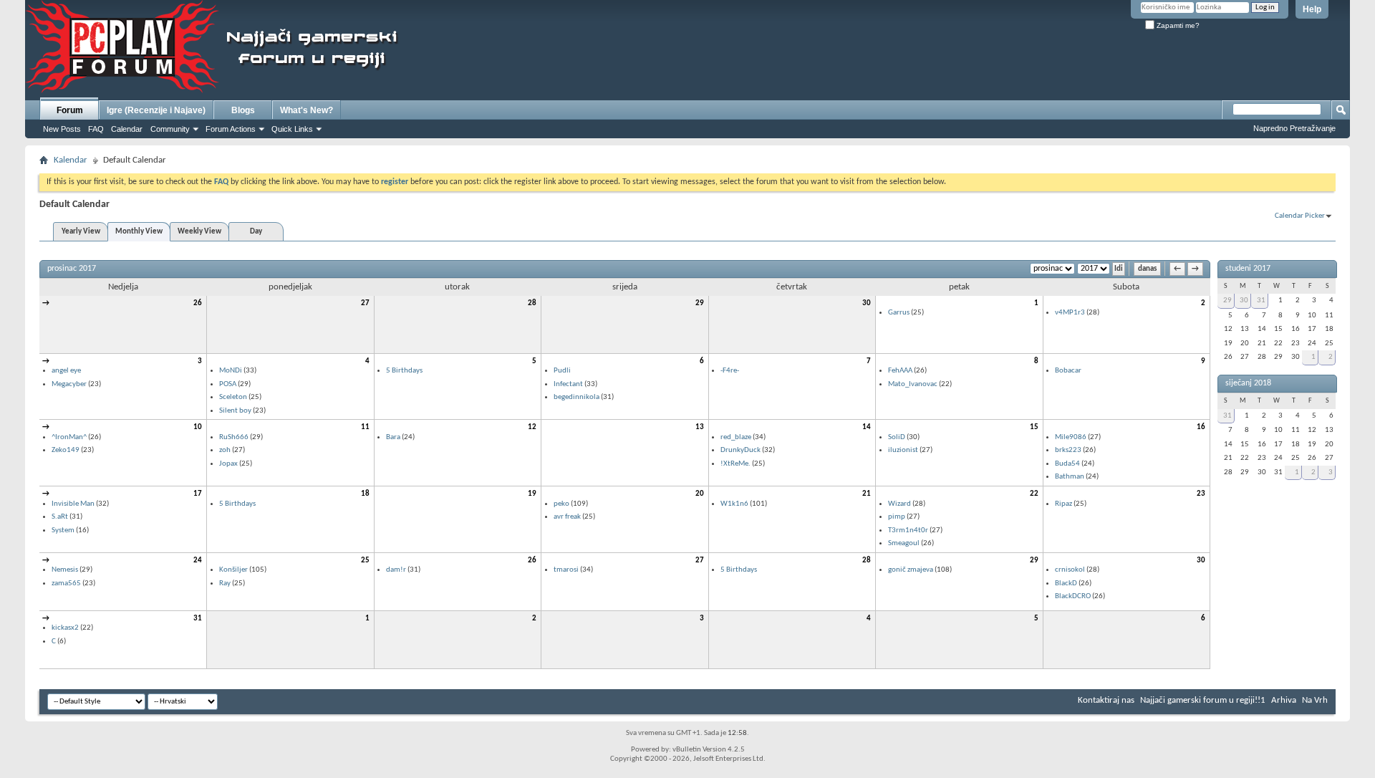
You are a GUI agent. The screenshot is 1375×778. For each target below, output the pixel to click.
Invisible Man (73, 504)
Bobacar (1068, 371)
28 (532, 303)
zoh (225, 450)
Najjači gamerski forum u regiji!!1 (1202, 700)
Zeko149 (65, 450)
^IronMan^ (69, 437)
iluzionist (903, 450)
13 (699, 427)
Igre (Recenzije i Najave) (156, 110)
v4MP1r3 (1070, 313)
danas (1147, 269)
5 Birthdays (404, 371)
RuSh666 (234, 437)
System (63, 530)
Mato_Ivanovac (912, 384)
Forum (70, 110)
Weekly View (199, 232)
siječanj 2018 (1248, 383)
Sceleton (233, 397)
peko (561, 504)
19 (532, 494)
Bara (393, 437)
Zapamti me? (1177, 25)
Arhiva (1283, 700)
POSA (227, 384)
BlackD (1066, 583)
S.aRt (60, 517)
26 (197, 303)
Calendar (127, 129)
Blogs (243, 110)
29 (699, 303)
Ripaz (1063, 504)
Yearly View (81, 232)
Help (1312, 9)
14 (866, 427)
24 (197, 561)
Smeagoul (904, 543)
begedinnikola (576, 397)
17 (197, 494)
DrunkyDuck (740, 450)
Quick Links (292, 129)
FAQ (96, 129)
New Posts (62, 129)
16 (1201, 427)
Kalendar (70, 160)
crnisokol (1070, 570)
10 (197, 427)
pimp (896, 517)
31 (197, 619)
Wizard (899, 504)
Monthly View (139, 232)
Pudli (562, 371)
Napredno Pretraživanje (1294, 128)
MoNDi (230, 371)
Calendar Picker (1300, 216)
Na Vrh (1315, 700)
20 (699, 494)
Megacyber (69, 384)
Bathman (1069, 477)
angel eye (66, 371)
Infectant (568, 384)
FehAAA (900, 371)
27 (365, 303)
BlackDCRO (1073, 596)
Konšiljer (233, 570)
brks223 (1068, 450)
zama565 (66, 583)
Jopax (228, 464)
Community (170, 129)
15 (1034, 427)
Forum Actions (231, 129)
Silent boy (235, 411)
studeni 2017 (1247, 268)
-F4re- (729, 371)
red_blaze (735, 437)
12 (532, 427)
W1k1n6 (734, 504)
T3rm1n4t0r (908, 530)
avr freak (567, 517)
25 (365, 561)
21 (866, 494)
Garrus (899, 313)
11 (365, 427)
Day (256, 232)
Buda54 (1067, 464)
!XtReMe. (735, 464)
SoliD (896, 437)
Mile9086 (1070, 437)
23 (1201, 494)
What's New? (306, 110)
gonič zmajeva (910, 570)
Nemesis (65, 570)
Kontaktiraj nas (1106, 700)
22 (1034, 494)
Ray (225, 583)
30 (866, 303)
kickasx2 (65, 628)
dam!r (396, 570)
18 (365, 494)
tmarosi (566, 570)
